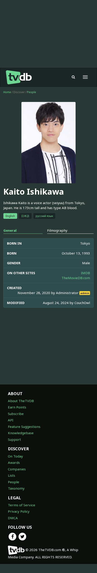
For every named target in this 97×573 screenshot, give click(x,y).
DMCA (13, 518)
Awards (14, 462)
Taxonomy (16, 488)
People (31, 92)
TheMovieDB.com (76, 278)
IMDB (85, 273)
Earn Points (17, 407)
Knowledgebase (21, 433)
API (10, 420)
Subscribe (16, 413)
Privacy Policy (19, 511)
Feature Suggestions (24, 426)
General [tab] (9, 230)
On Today (15, 456)
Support (14, 439)
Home (7, 92)
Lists (11, 475)
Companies (17, 469)
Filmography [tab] (57, 230)
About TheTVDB (21, 401)
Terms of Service (21, 505)
